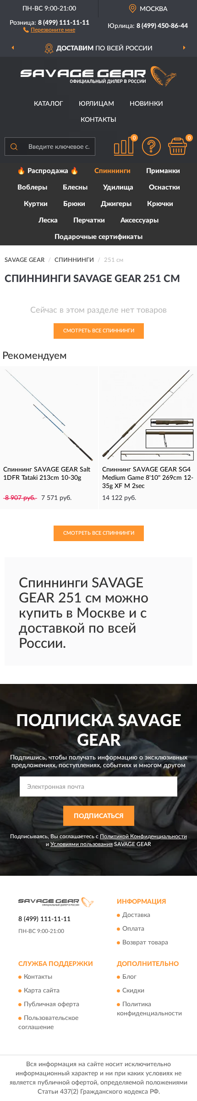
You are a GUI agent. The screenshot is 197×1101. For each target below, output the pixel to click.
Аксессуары (139, 220)
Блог (129, 977)
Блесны (75, 187)
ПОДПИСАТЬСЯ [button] (99, 816)
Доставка (136, 915)
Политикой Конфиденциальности (143, 836)
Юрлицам (96, 104)
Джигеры (116, 204)
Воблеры (32, 187)
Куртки (36, 204)
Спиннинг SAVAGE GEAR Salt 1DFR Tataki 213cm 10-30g (46, 473)
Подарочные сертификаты (98, 236)
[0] (177, 146)
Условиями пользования (81, 844)
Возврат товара (145, 942)
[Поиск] (14, 146)
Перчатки (89, 220)
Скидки (133, 991)
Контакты (98, 120)
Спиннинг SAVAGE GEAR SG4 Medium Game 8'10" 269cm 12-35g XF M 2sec (147, 477)
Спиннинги (112, 171)
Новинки (146, 104)
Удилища (118, 187)
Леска (48, 220)
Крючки (160, 204)
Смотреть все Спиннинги (98, 330)
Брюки (74, 204)
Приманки (163, 171)
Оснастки (164, 187)
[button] (49, 29)
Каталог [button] (48, 104)
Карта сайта (42, 991)
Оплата (133, 929)
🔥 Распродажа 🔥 (48, 171)
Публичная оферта (51, 1005)
